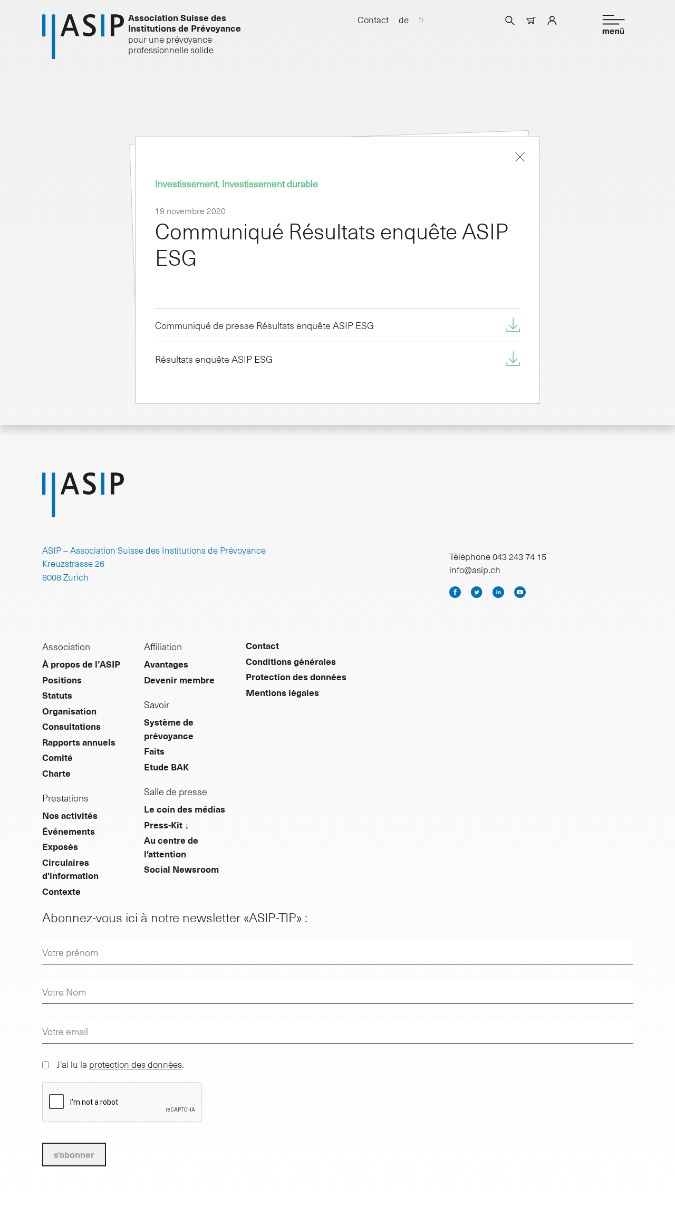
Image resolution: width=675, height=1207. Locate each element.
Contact (373, 19)
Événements (68, 831)
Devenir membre (179, 680)
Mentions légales (282, 692)
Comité (57, 757)
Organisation (69, 711)
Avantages (166, 664)
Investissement (186, 183)
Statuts (57, 695)
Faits (154, 751)
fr (422, 19)
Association (66, 646)
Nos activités (70, 815)
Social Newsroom (181, 869)
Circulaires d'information (70, 869)
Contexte (61, 891)
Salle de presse (175, 791)
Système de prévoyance (169, 728)
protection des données (135, 1064)
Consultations (71, 726)
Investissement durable (270, 183)
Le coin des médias (184, 809)
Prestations (65, 797)
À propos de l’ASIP (81, 664)
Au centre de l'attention (171, 847)
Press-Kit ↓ (166, 825)
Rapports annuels (78, 742)
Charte (56, 773)
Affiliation (163, 646)
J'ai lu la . (120, 1064)
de (404, 19)
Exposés (60, 846)
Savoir (156, 704)
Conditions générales (291, 661)
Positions (62, 680)
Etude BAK (166, 767)
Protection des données (296, 676)
